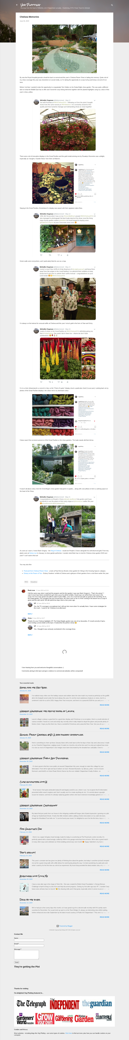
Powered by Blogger (66, 926)
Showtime (34, 582)
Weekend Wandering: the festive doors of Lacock (47, 711)
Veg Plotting (30, 5)
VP (35, 603)
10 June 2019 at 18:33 (43, 626)
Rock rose (31, 590)
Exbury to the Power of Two (33, 573)
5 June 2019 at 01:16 (42, 590)
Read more (104, 705)
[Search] (112, 5)
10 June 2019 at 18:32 (43, 603)
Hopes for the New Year (33, 687)
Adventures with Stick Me (34, 876)
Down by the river (30, 899)
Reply (30, 614)
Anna (30, 618)
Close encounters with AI (33, 782)
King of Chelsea (56, 551)
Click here (68, 1033)
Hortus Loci (33, 553)
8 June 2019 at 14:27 (38, 618)
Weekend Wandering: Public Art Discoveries (44, 758)
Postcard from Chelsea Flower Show (36, 571)
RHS (26, 582)
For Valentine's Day (31, 829)
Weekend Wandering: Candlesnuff (38, 805)
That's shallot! (27, 852)
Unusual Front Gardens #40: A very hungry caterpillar (51, 735)
